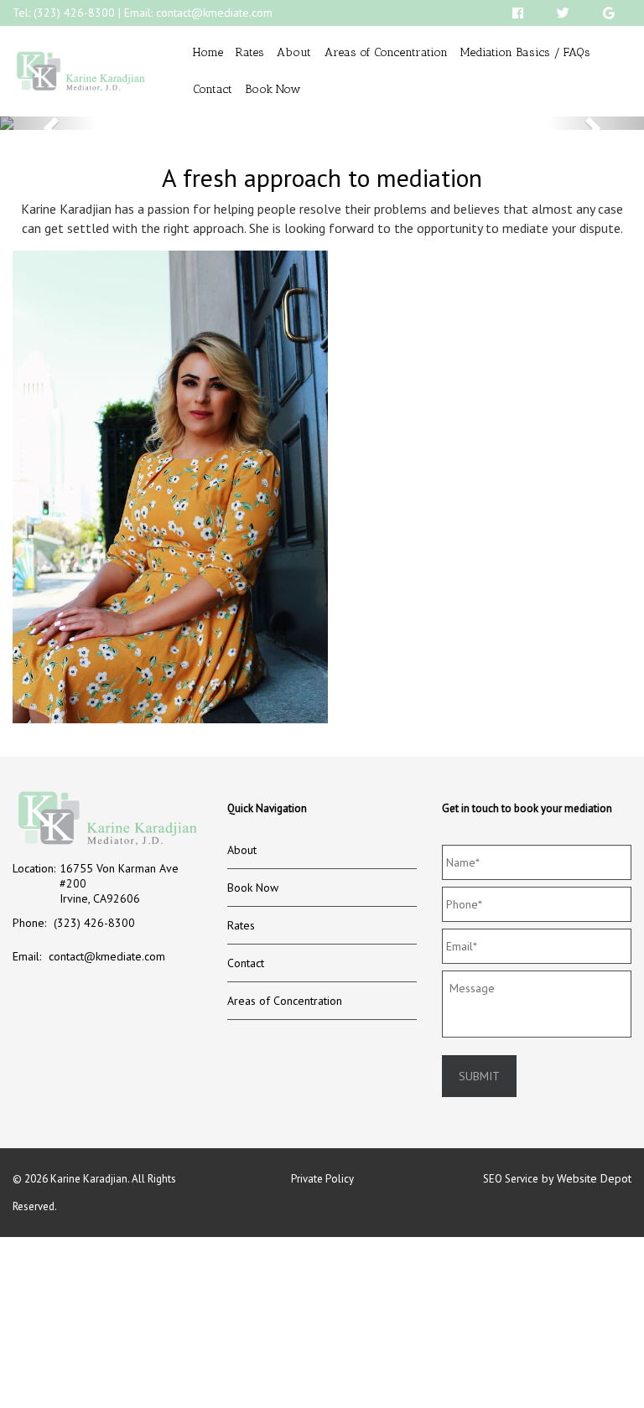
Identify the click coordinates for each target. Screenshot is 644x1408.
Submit (479, 1076)
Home (208, 52)
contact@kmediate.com (214, 12)
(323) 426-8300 (74, 12)
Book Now (273, 89)
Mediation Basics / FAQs (525, 52)
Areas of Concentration (386, 52)
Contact (212, 89)
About (294, 52)
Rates (250, 52)
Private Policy (322, 1179)
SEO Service (510, 1179)
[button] (48, 123)
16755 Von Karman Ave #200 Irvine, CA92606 (119, 883)
